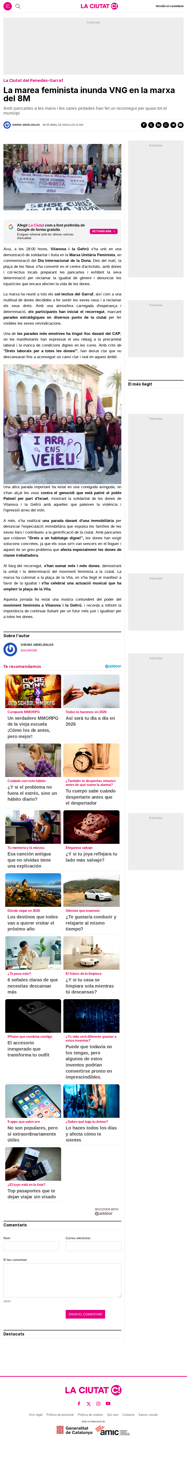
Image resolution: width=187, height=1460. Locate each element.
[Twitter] (151, 125)
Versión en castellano (170, 6)
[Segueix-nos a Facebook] (79, 1403)
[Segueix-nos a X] (88, 1403)
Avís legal (35, 1414)
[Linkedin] (158, 125)
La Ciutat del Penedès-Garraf (33, 80)
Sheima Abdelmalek (26, 124)
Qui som (112, 1414)
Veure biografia (29, 650)
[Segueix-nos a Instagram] (98, 1403)
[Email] (181, 125)
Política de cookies (90, 1414)
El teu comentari (15, 1260)
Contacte (128, 1414)
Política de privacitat (60, 1414)
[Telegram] (173, 125)
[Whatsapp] (166, 125)
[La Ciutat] (99, 6)
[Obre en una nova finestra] (74, 1430)
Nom (6, 1238)
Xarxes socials (148, 1414)
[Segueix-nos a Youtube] (108, 1403)
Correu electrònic (78, 1238)
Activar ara (101, 231)
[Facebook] (144, 125)
